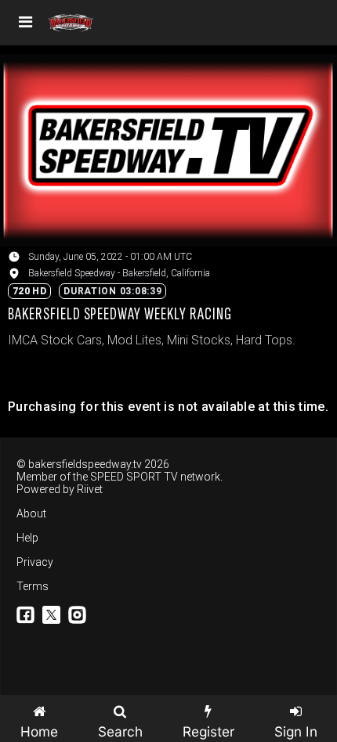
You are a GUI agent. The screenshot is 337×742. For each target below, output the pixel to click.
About (31, 513)
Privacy (34, 562)
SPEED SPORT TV (134, 476)
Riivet (90, 489)
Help (27, 537)
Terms (32, 586)
